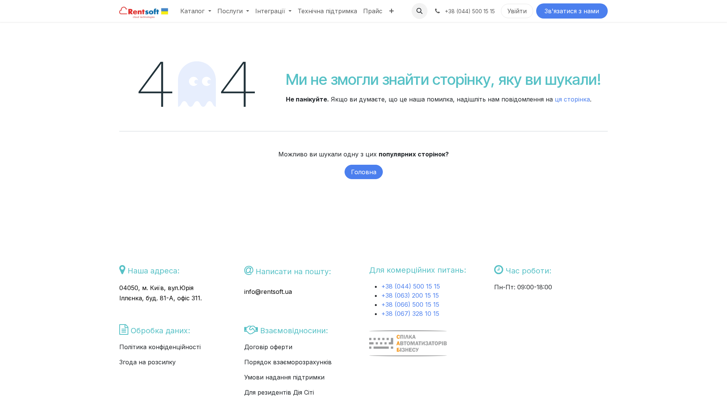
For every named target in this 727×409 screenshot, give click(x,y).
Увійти (517, 11)
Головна (363, 172)
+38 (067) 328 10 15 (410, 313)
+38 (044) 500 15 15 (411, 286)
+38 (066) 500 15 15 (410, 304)
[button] (419, 11)
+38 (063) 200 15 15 (410, 295)
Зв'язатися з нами (571, 11)
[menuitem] (195, 11)
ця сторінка (572, 99)
